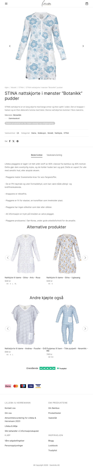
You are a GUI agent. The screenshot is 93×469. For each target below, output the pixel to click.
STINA (21, 87)
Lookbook (53, 445)
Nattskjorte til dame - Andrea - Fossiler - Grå (25, 348)
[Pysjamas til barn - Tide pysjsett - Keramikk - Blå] (67, 324)
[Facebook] (9, 141)
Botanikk (17, 115)
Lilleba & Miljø (11, 426)
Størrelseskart (14, 118)
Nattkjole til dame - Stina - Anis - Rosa (22, 277)
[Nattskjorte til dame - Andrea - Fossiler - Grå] (25, 324)
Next (83, 46)
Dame (33, 133)
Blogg (51, 440)
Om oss (8, 413)
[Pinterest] (17, 141)
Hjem (7, 87)
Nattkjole (58, 133)
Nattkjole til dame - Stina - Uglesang (63, 277)
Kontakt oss (10, 408)
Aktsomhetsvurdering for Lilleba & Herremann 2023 (20, 419)
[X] (13, 141)
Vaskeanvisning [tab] (54, 155)
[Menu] (6, 3)
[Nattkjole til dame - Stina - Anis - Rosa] (25, 253)
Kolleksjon (42, 133)
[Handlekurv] (86, 3)
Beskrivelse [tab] (36, 155)
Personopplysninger (14, 445)
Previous (9, 46)
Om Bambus (53, 408)
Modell (13, 87)
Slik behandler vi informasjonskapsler (22, 431)
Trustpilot (52, 450)
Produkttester (54, 413)
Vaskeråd (52, 418)
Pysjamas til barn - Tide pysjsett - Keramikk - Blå (67, 349)
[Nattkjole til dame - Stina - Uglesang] (67, 253)
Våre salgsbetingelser (14, 440)
